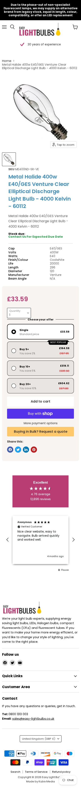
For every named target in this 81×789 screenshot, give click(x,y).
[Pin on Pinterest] (34, 449)
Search (15, 772)
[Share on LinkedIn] (26, 449)
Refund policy (61, 772)
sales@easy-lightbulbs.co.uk (33, 719)
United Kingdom (38, 739)
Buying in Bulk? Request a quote (40, 431)
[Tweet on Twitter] (18, 449)
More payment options (41, 423)
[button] (8, 540)
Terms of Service (36, 772)
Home (6, 61)
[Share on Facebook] (10, 449)
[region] (40, 539)
